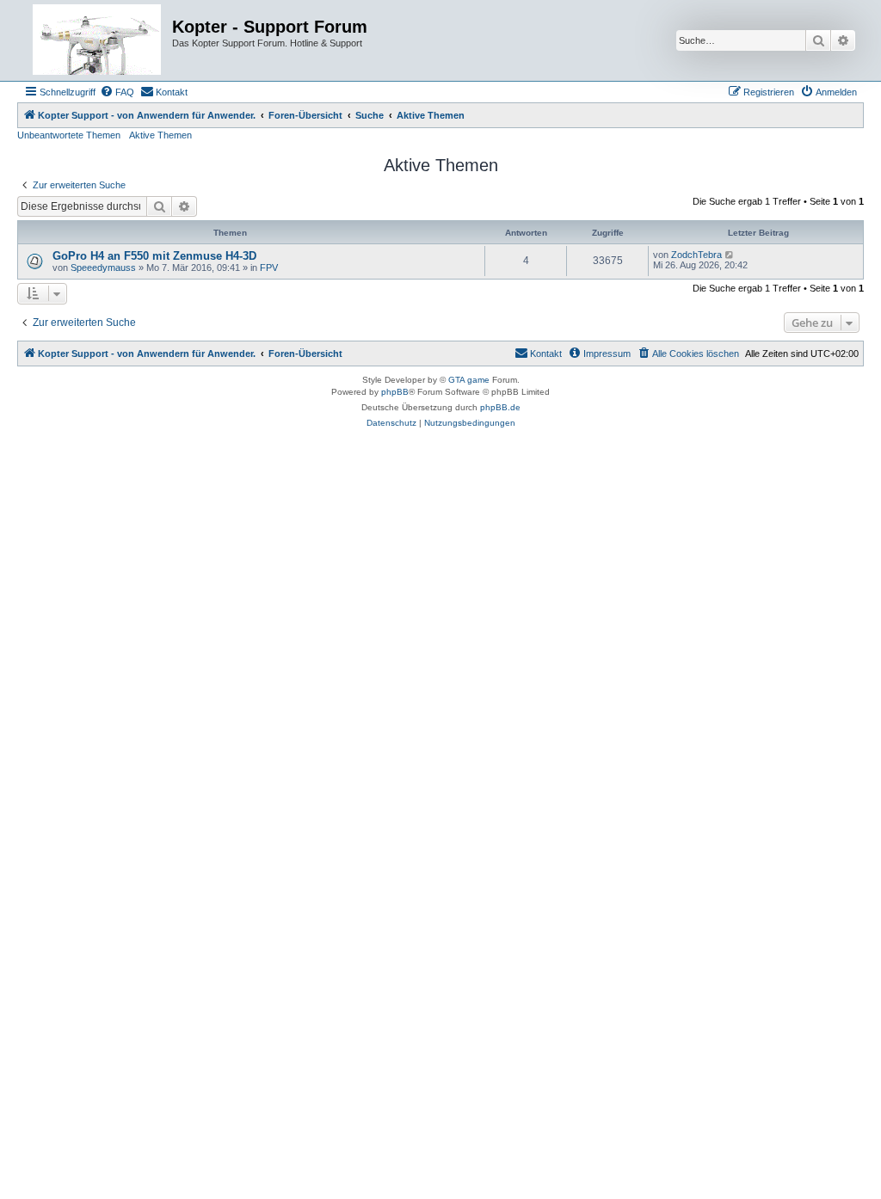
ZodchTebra (696, 254)
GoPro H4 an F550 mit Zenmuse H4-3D (154, 255)
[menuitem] (117, 92)
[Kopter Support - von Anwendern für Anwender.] (97, 40)
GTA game (469, 379)
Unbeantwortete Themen (68, 135)
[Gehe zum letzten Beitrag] (730, 254)
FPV (269, 267)
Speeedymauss (103, 267)
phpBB (395, 392)
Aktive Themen (160, 135)
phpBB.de (500, 407)
